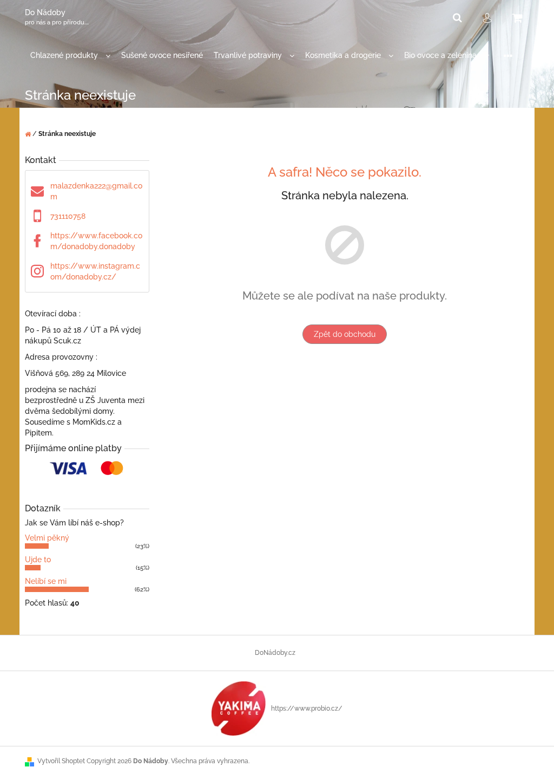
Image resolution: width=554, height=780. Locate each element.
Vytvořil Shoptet (61, 761)
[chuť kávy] (239, 708)
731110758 (67, 216)
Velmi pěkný (47, 538)
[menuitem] (70, 55)
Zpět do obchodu (344, 334)
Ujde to (38, 559)
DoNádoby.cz (275, 652)
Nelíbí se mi (46, 581)
